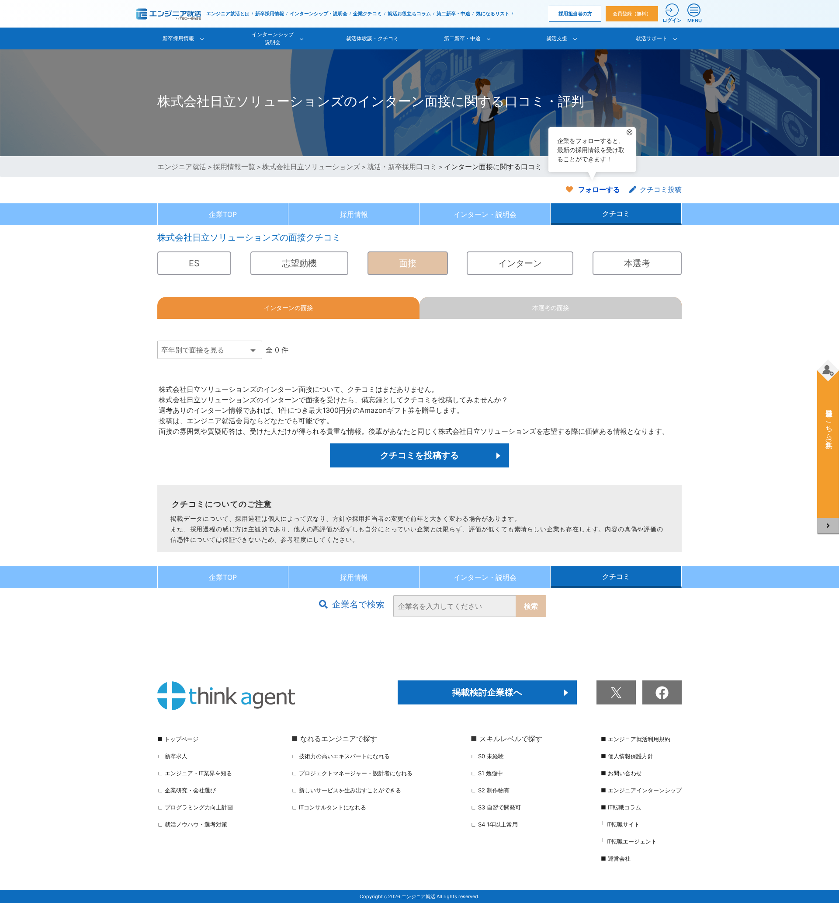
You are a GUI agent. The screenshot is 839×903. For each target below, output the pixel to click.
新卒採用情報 (269, 13)
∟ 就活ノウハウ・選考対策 (192, 824)
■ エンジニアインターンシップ (641, 790)
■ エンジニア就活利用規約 (635, 739)
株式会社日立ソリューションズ (311, 166)
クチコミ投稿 (661, 189)
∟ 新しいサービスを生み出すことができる (346, 790)
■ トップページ (177, 739)
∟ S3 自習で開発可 (496, 807)
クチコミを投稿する (419, 455)
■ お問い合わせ (621, 773)
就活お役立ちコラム (409, 13)
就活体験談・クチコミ (372, 38)
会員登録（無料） (632, 13)
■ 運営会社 (616, 858)
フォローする (599, 189)
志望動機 (299, 263)
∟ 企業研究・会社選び (186, 790)
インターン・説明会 (485, 214)
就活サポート (651, 38)
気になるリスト (493, 13)
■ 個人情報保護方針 (627, 756)
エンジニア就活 (181, 166)
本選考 (637, 263)
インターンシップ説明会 (273, 38)
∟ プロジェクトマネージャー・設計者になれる (352, 773)
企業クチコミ (367, 13)
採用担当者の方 (575, 13)
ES (194, 263)
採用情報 (354, 214)
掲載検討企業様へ (487, 692)
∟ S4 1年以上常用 (494, 824)
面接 (407, 263)
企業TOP (223, 214)
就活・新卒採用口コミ (402, 166)
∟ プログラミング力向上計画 (195, 807)
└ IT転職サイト (620, 824)
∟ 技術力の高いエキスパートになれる (340, 756)
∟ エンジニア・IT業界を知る (194, 773)
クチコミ (616, 213)
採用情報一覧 (234, 166)
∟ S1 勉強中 (487, 773)
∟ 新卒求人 (172, 756)
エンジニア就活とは (228, 13)
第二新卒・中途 (453, 13)
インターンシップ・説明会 (318, 13)
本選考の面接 (550, 307)
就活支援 (556, 38)
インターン (520, 263)
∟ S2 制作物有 (490, 790)
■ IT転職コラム (621, 807)
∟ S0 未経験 (487, 756)
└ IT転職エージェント (629, 841)
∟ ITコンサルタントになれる (328, 807)
